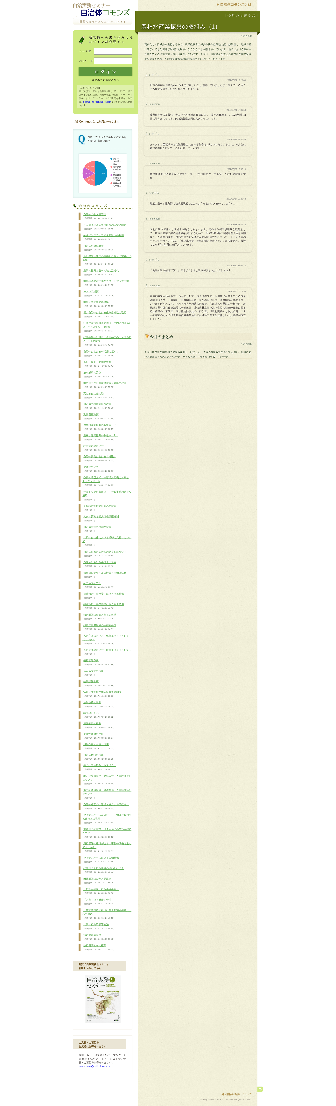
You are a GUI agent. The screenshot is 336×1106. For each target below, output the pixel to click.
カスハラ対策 (98, 293)
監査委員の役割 (98, 725)
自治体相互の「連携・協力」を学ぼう (105, 806)
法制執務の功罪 (98, 704)
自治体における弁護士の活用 (99, 564)
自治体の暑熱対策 (98, 247)
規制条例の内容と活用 (98, 746)
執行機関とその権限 (98, 947)
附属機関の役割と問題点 (98, 880)
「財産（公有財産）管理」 (98, 901)
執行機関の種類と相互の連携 (99, 616)
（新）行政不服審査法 (98, 926)
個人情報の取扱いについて (236, 1094)
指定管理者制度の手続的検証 (99, 627)
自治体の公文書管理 (98, 216)
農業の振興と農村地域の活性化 (100, 272)
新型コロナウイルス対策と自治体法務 (104, 574)
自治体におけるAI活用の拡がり (100, 353)
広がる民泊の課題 (93, 672)
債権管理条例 (98, 662)
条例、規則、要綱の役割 (98, 364)
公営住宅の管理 (98, 585)
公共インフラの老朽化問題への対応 (103, 237)
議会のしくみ (98, 714)
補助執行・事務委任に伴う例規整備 (103, 595)
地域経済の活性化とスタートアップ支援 (105, 283)
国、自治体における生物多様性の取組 (104, 314)
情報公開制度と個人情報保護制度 (101, 693)
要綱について (98, 468)
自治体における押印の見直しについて (104, 553)
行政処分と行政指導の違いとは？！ (103, 870)
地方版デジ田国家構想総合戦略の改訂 (104, 385)
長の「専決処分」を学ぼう (99, 767)
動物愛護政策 (98, 416)
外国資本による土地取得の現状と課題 (104, 226)
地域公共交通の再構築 (98, 304)
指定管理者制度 (98, 936)
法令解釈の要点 (98, 374)
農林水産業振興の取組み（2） (100, 427)
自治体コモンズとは (236, 4)
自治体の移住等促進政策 (98, 406)
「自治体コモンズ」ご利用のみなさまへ (96, 121)
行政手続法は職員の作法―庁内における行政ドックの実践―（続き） (106, 327)
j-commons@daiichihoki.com (97, 101)
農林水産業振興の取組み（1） (100, 437)
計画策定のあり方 (98, 447)
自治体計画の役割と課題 (96, 529)
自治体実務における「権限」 (99, 458)
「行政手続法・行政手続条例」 (100, 891)
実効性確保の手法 (98, 735)
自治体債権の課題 (98, 756)
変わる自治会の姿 (98, 395)
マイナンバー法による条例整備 (101, 859)
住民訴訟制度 (98, 683)
